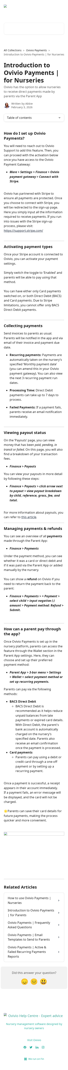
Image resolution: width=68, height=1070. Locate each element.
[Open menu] (60, 9)
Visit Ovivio (34, 1040)
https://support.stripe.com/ (23, 231)
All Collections (13, 50)
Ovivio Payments (36, 50)
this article (28, 517)
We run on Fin (36, 1059)
